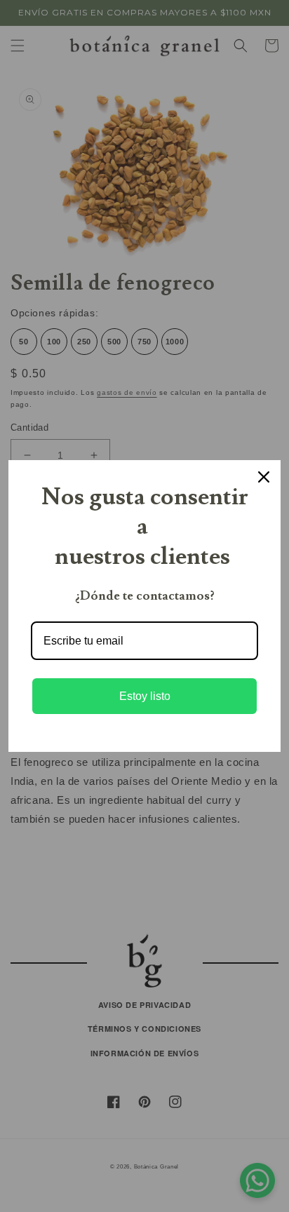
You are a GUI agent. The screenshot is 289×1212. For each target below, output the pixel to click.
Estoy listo (144, 696)
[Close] (264, 477)
